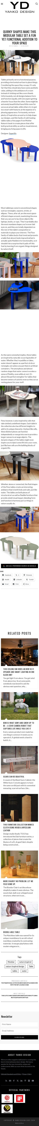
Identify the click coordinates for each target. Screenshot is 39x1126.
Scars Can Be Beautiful (13, 776)
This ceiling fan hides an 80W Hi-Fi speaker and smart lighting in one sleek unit (18, 672)
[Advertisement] (19, 22)
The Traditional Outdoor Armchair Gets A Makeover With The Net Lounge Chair (19, 983)
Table (31, 966)
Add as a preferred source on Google (21, 566)
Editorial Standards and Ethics (11, 1074)
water (24, 971)
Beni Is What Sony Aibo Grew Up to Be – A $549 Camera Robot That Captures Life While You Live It (18, 725)
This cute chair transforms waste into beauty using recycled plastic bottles (19, 995)
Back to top (19, 1123)
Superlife (12, 133)
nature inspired (25, 962)
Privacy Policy (27, 1074)
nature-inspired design (15, 966)
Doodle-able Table (11, 932)
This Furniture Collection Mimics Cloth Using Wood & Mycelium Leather (18, 827)
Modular (11, 962)
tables (14, 971)
